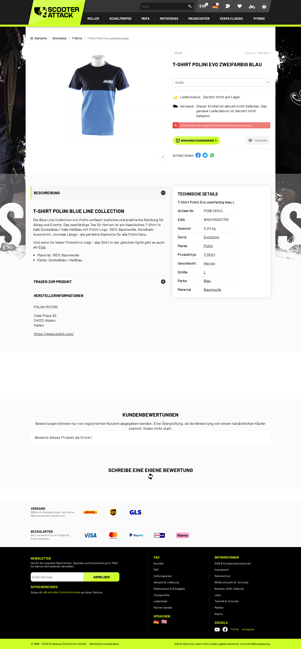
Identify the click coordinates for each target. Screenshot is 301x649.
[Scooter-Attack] (57, 12)
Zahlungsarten (163, 576)
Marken (219, 607)
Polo (42, 247)
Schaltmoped (120, 18)
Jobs (218, 595)
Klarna (219, 614)
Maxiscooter (199, 18)
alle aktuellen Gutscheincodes (61, 592)
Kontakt (159, 563)
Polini (178, 52)
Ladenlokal (160, 601)
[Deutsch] (156, 621)
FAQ (156, 569)
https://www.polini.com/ (54, 333)
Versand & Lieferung (166, 582)
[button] (198, 155)
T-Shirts (77, 38)
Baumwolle (212, 289)
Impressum (222, 569)
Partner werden (163, 607)
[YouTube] (217, 629)
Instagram (248, 629)
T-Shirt (209, 254)
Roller (93, 18)
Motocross (169, 18)
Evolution (211, 237)
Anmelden (101, 577)
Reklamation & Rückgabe (169, 588)
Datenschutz (222, 576)
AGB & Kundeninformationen (233, 563)
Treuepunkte (161, 595)
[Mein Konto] (227, 6)
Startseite (40, 38)
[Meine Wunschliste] (239, 6)
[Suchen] (190, 6)
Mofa (145, 18)
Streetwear (59, 38)
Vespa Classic (231, 18)
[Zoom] (162, 156)
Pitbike (259, 18)
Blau (207, 280)
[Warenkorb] (264, 6)
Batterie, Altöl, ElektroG (229, 588)
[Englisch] (164, 621)
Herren (209, 263)
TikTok (235, 629)
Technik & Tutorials (227, 601)
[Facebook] (225, 629)
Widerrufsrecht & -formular (232, 582)
